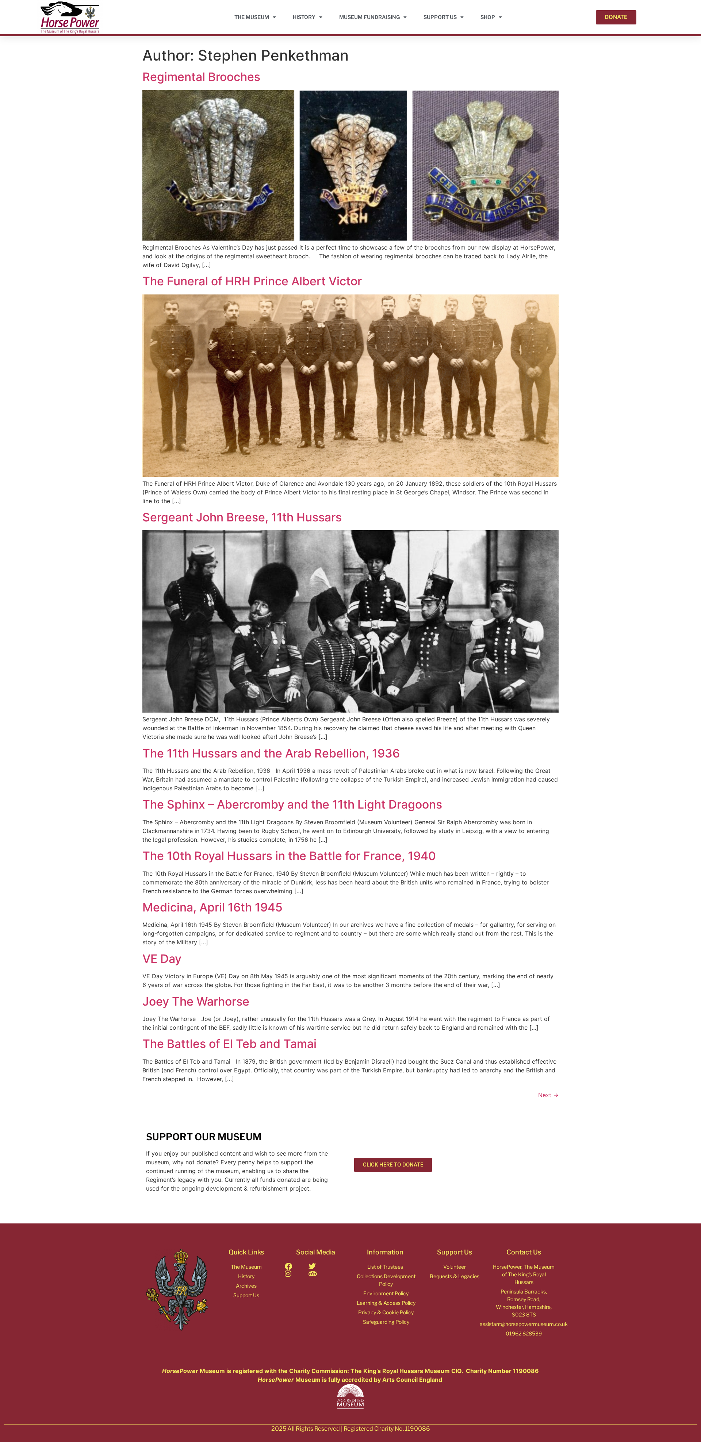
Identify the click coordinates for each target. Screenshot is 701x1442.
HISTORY (304, 17)
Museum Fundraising (369, 17)
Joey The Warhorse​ (195, 1001)
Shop (487, 17)
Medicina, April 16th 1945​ (212, 907)
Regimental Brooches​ (201, 77)
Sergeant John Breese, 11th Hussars (242, 517)
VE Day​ (161, 959)
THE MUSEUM (251, 17)
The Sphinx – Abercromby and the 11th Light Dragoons (292, 804)
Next (548, 1095)
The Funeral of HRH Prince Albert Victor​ (252, 281)
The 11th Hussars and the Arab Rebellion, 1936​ (271, 753)
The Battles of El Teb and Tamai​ (229, 1044)
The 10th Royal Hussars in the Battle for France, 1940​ (289, 856)
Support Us (440, 17)
